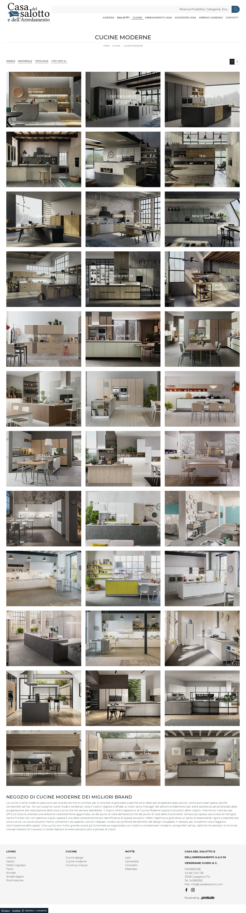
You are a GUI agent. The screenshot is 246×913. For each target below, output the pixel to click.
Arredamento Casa (158, 17)
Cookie (16, 910)
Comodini (131, 865)
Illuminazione (14, 880)
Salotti (123, 17)
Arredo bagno (15, 876)
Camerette (132, 861)
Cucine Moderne (133, 46)
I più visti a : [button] (59, 61)
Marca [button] (10, 61)
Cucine (137, 17)
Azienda (108, 17)
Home (106, 46)
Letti (128, 857)
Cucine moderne (76, 861)
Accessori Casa (185, 17)
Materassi (131, 869)
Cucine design (75, 857)
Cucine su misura (77, 865)
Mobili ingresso (16, 865)
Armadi (11, 872)
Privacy (5, 910)
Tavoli (10, 869)
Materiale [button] (25, 61)
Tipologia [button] (41, 61)
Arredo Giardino (211, 17)
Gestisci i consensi (36, 910)
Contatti (232, 17)
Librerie (11, 857)
